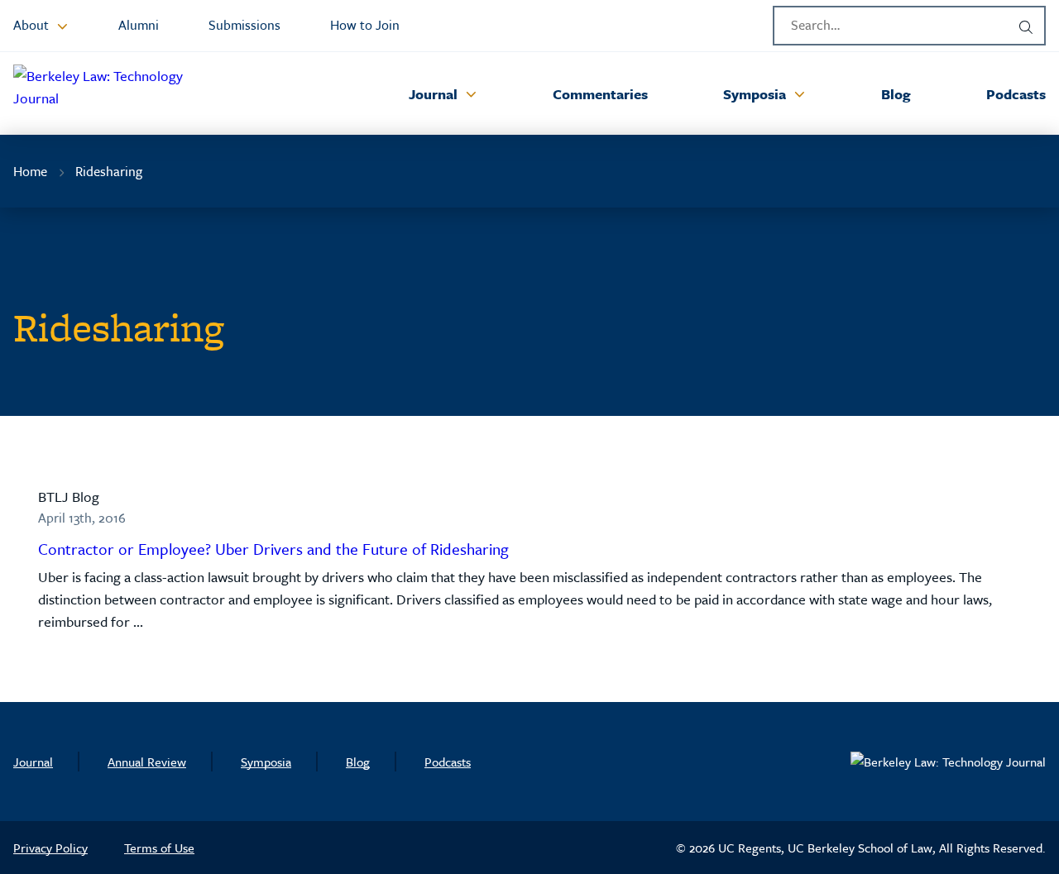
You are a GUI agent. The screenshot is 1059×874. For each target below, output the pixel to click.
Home (30, 171)
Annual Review (147, 761)
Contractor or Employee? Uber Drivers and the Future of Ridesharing (273, 548)
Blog (358, 761)
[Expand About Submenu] (62, 25)
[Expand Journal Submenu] (470, 93)
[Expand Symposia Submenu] (799, 93)
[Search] (1026, 25)
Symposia (266, 761)
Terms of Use (159, 847)
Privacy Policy (50, 847)
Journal (33, 761)
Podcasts (447, 761)
